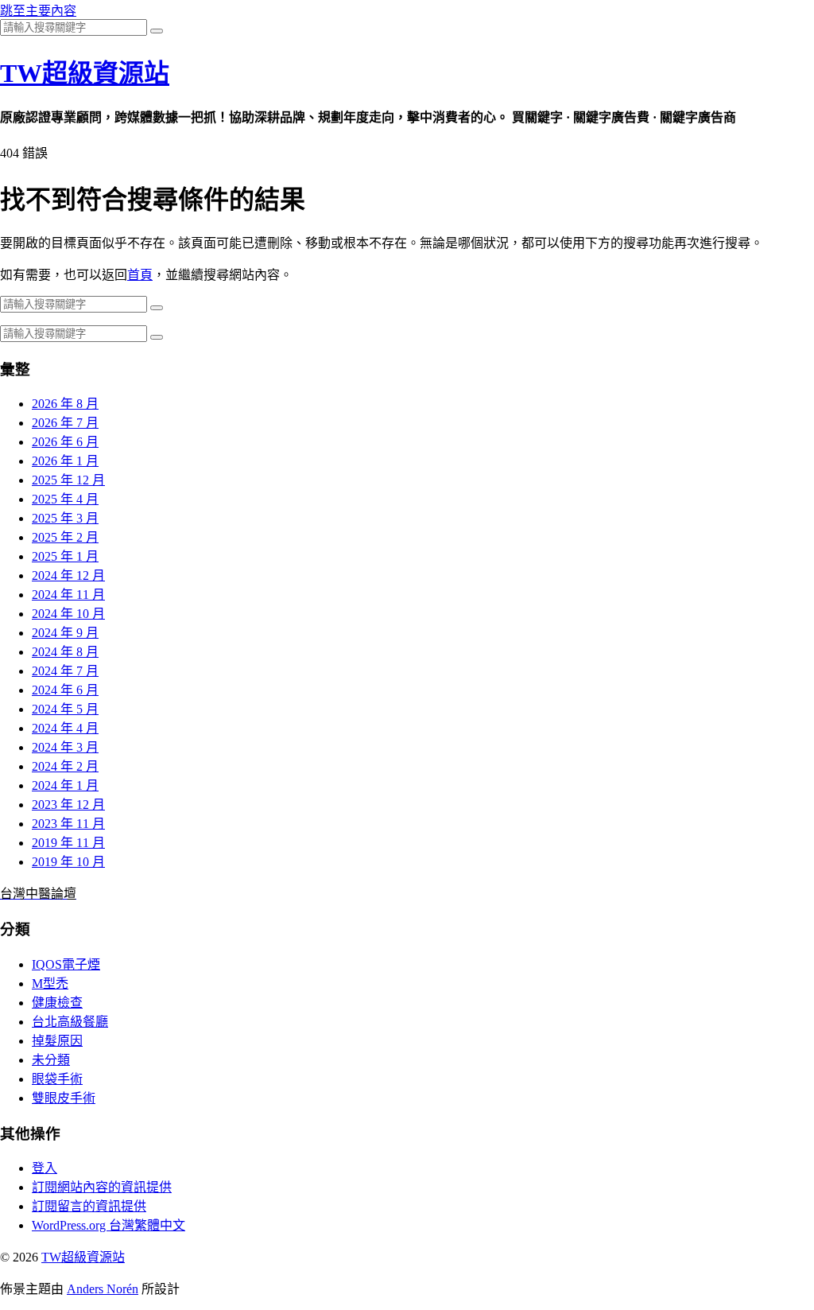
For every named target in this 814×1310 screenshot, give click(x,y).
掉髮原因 (57, 1041)
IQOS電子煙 (66, 964)
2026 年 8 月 (65, 403)
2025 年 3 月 (65, 518)
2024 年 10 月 (68, 613)
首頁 (140, 275)
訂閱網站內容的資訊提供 (102, 1187)
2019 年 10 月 (68, 862)
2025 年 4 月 (65, 499)
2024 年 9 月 (65, 632)
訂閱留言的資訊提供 (89, 1206)
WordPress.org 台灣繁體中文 (108, 1225)
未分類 (51, 1060)
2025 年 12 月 (68, 480)
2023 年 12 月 (68, 804)
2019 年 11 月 (68, 842)
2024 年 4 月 (65, 728)
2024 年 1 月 (65, 785)
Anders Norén (102, 1289)
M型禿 (50, 983)
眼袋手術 (57, 1079)
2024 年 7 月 (65, 671)
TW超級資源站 (84, 73)
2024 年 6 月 (65, 690)
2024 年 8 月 (65, 652)
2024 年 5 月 (65, 709)
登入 (44, 1168)
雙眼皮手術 (63, 1098)
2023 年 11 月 (68, 823)
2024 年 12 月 (68, 575)
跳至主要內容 (38, 10)
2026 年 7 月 (65, 423)
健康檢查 (57, 1002)
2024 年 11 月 (68, 594)
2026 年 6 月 (65, 442)
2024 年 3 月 (65, 747)
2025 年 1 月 (65, 556)
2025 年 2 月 (65, 537)
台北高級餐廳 (70, 1021)
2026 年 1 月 (65, 461)
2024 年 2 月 (65, 766)
